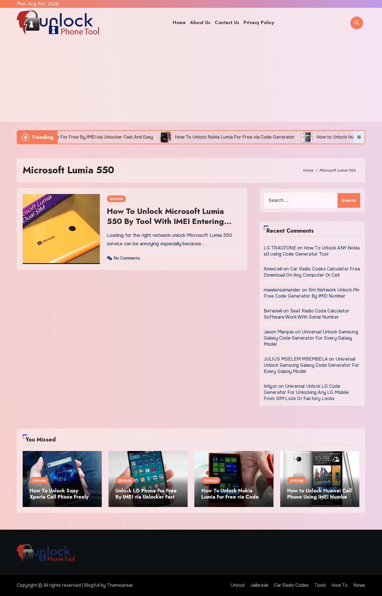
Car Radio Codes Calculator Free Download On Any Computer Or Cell (312, 272)
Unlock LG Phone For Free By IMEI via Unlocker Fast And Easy (146, 496)
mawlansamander (282, 290)
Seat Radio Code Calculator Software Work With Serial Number (306, 314)
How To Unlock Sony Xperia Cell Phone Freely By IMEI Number (59, 496)
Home (179, 22)
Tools (320, 585)
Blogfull (92, 585)
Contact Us (227, 22)
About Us (200, 22)
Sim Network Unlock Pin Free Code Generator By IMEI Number (312, 293)
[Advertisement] (191, 79)
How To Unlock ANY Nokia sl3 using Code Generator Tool (312, 251)
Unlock (116, 198)
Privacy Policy (259, 22)
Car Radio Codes (291, 585)
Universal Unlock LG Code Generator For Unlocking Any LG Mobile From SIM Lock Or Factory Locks (306, 392)
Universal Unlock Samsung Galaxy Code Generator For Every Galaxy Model (311, 338)
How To (339, 585)
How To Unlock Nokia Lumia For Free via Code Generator (230, 496)
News (359, 585)
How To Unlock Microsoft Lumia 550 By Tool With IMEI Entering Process (165, 221)
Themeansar (120, 585)
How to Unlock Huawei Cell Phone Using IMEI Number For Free (319, 496)
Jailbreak (259, 585)
